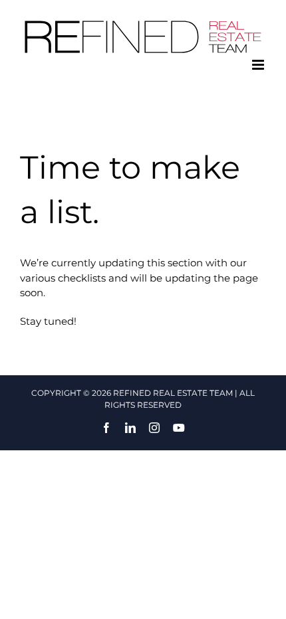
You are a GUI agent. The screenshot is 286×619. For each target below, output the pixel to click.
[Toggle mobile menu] (259, 65)
